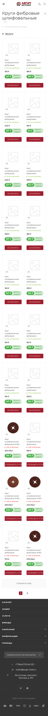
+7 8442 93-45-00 (24, 664)
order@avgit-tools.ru (26, 669)
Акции (6, 609)
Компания (8, 629)
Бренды (6, 623)
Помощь (7, 643)
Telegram (20, 688)
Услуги (6, 616)
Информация (10, 636)
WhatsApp (27, 688)
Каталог (7, 602)
